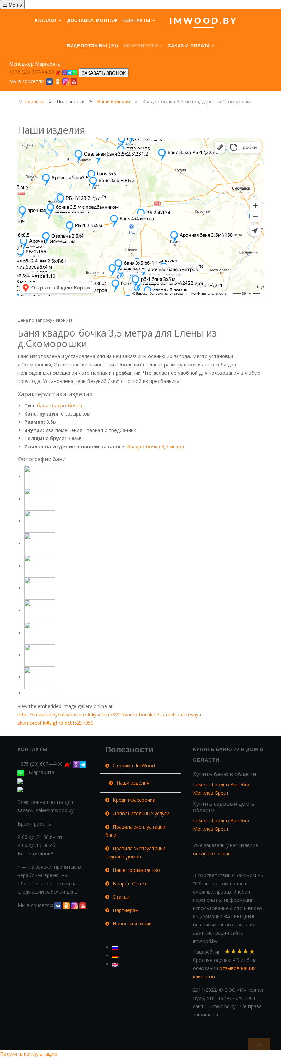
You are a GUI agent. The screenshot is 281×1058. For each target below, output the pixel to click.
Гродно (220, 784)
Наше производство (136, 870)
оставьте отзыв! (212, 853)
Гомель (201, 784)
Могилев (203, 792)
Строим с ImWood (134, 765)
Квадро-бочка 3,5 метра (155, 446)
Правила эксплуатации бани (135, 830)
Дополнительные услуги (141, 813)
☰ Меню (12, 4)
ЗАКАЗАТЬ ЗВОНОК (104, 72)
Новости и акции (132, 923)
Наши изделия (133, 783)
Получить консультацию (28, 1053)
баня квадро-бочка (59, 405)
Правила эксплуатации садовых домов (135, 852)
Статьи (121, 897)
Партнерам (126, 910)
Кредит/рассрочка (134, 800)
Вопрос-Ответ (130, 883)
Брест (222, 792)
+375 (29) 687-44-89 (32, 72)
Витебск (240, 784)
